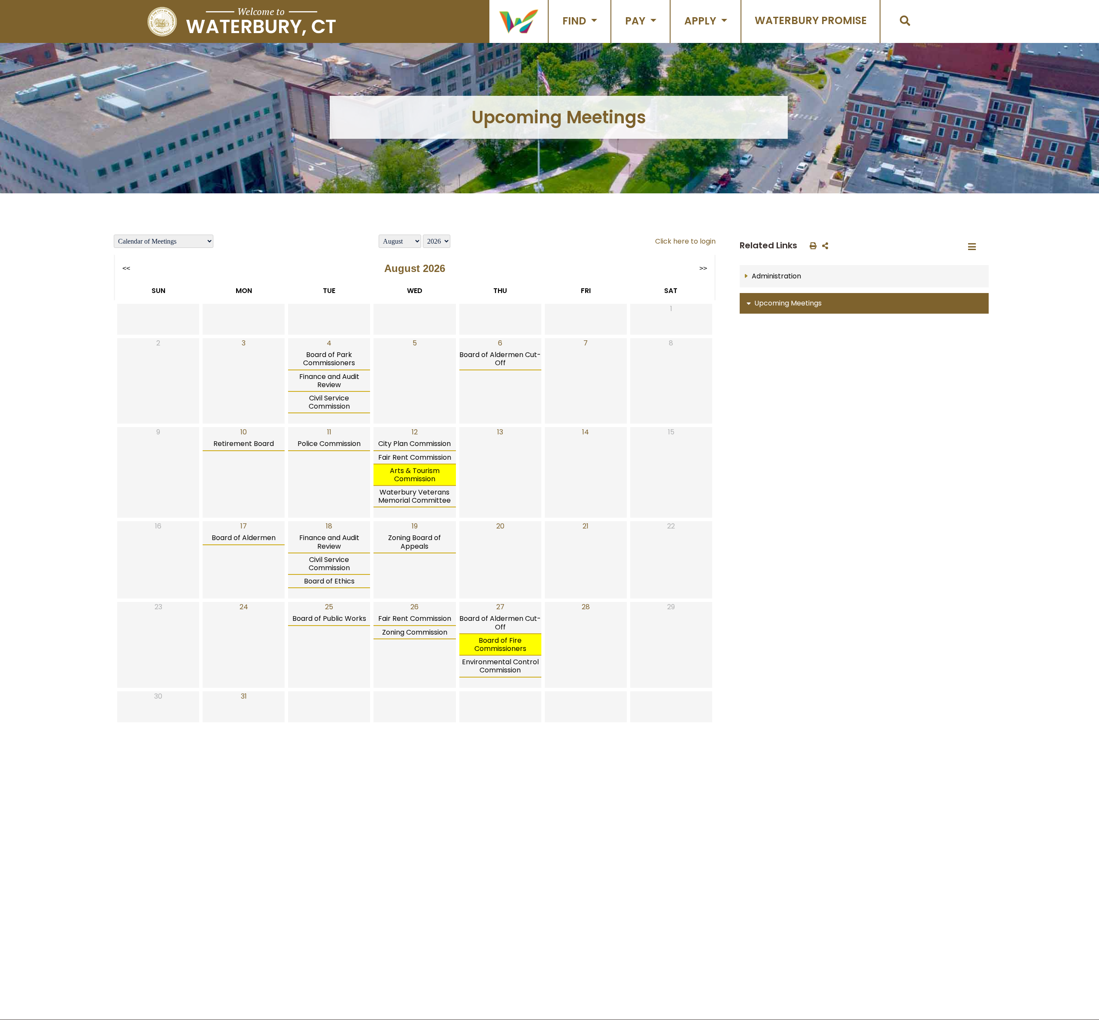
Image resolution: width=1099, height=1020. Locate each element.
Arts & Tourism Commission (415, 475)
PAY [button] (636, 21)
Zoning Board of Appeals (414, 542)
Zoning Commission (414, 632)
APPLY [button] (701, 21)
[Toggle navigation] (974, 247)
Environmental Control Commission (500, 666)
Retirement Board (243, 444)
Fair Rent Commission (414, 457)
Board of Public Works (329, 618)
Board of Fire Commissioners (500, 644)
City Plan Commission (414, 444)
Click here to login (685, 241)
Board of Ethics (329, 581)
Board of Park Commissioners (329, 359)
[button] (518, 21)
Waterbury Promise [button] (811, 20)
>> (703, 268)
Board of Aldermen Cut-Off (500, 359)
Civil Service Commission (329, 402)
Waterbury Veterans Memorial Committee (414, 496)
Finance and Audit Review (329, 381)
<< (126, 268)
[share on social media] (823, 245)
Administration (776, 276)
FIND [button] (575, 21)
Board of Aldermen (244, 538)
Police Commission (329, 444)
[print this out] (811, 245)
